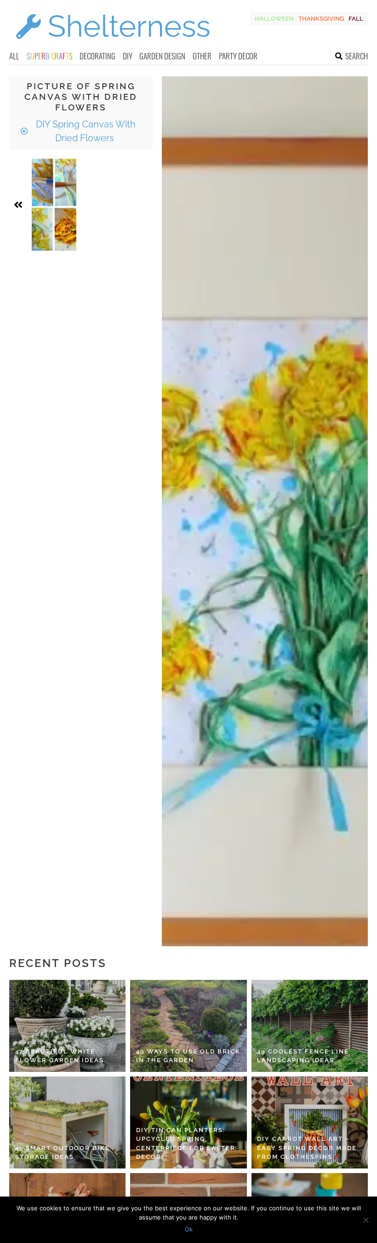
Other (202, 56)
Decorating (97, 56)
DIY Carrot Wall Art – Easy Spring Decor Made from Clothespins (307, 1147)
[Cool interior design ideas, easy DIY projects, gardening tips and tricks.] (112, 44)
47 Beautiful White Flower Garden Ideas (59, 1056)
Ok (189, 1229)
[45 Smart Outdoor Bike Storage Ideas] (67, 1122)
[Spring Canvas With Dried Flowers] (54, 205)
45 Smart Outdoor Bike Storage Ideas (62, 1153)
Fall (355, 18)
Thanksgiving (321, 18)
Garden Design (162, 56)
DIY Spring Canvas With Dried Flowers (85, 131)
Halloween (274, 18)
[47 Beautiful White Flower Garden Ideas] (67, 1026)
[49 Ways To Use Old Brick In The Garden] (188, 1026)
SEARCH (356, 56)
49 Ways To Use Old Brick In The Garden (188, 1056)
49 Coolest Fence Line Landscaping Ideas (303, 1056)
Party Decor (238, 56)
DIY (127, 56)
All (14, 56)
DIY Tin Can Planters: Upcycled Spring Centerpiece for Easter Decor (185, 1144)
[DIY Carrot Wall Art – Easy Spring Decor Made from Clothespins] (309, 1122)
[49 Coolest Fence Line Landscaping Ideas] (309, 1026)
